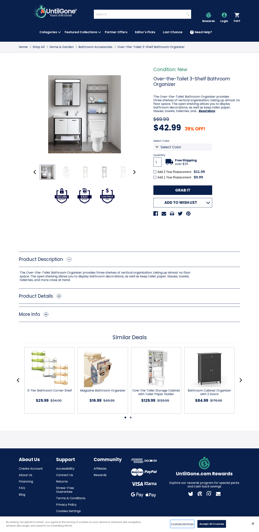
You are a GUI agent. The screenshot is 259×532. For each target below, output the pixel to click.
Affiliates (100, 468)
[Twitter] (180, 213)
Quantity (159, 155)
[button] (129, 259)
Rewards (100, 475)
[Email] (164, 213)
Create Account (31, 468)
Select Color (167, 141)
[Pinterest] (188, 213)
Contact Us (64, 475)
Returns (62, 481)
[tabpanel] (48, 380)
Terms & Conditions (70, 498)
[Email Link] (218, 493)
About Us (25, 475)
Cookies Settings (68, 511)
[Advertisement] (129, 234)
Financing (26, 481)
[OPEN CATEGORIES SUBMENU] (59, 32)
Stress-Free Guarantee (65, 490)
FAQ (22, 488)
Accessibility (65, 468)
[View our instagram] (209, 493)
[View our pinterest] (199, 493)
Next (134, 172)
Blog (22, 494)
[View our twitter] (190, 493)
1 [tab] (125, 417)
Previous (34, 172)
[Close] (253, 523)
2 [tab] (130, 417)
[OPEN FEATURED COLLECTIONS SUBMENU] (99, 32)
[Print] (172, 213)
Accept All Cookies (211, 524)
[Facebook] (155, 213)
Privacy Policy (66, 504)
